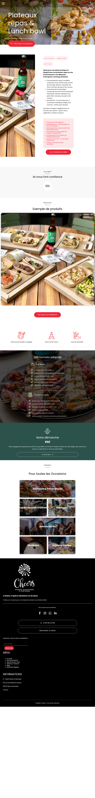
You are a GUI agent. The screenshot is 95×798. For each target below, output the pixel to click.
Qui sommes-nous (13, 662)
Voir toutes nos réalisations (47, 315)
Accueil (7, 38)
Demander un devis (60, 152)
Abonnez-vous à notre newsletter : (15, 638)
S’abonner (9, 648)
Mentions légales (13, 667)
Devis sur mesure (13, 664)
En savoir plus (46, 454)
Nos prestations (12, 660)
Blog (8, 665)
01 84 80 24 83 (49, 623)
